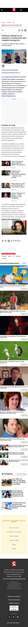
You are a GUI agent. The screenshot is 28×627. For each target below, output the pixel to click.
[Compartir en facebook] (19, 30)
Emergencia (18, 256)
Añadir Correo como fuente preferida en (12, 25)
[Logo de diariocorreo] (14, 10)
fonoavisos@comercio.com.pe (17, 579)
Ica (3, 30)
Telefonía (4, 256)
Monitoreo (4, 258)
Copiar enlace (17, 240)
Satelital (9, 256)
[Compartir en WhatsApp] (25, 30)
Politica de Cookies (14, 603)
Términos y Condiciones (14, 596)
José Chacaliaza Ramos (10, 70)
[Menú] (2, 10)
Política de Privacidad (14, 599)
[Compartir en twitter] (22, 30)
